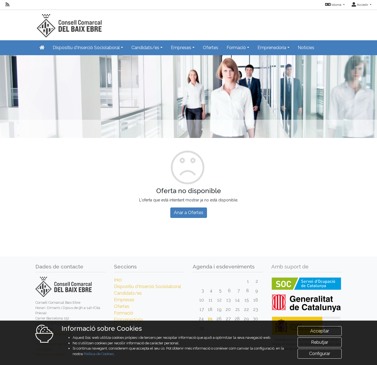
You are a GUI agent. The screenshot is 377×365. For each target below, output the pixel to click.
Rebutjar (319, 342)
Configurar (319, 353)
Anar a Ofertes (188, 212)
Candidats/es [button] (145, 47)
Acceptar (319, 331)
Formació (123, 313)
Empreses (124, 299)
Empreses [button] (181, 47)
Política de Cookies (99, 354)
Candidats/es (128, 293)
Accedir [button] (362, 5)
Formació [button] (236, 47)
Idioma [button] (336, 5)
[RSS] (7, 5)
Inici (118, 280)
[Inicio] (68, 23)
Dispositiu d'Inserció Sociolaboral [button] (86, 47)
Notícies (306, 47)
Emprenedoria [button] (271, 47)
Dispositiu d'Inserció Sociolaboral (147, 286)
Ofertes (210, 47)
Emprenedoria (128, 319)
